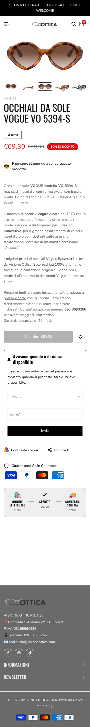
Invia (45, 430)
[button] (80, 337)
